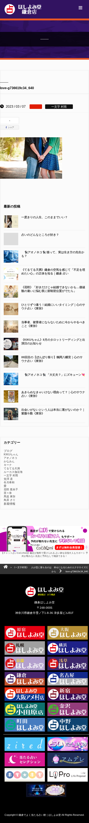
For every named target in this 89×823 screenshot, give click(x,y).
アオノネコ (10, 457)
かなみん (9, 461)
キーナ (8, 464)
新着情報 (9, 503)
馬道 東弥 (9, 496)
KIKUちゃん (11, 454)
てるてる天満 (12, 468)
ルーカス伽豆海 (13, 471)
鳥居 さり (9, 499)
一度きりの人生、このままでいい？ (44, 217)
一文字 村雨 (11, 475)
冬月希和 (9, 482)
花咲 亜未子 (11, 489)
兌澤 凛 (8, 478)
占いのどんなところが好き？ (40, 234)
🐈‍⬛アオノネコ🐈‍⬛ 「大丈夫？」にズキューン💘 (53, 374)
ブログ (8, 450)
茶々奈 (8, 492)
